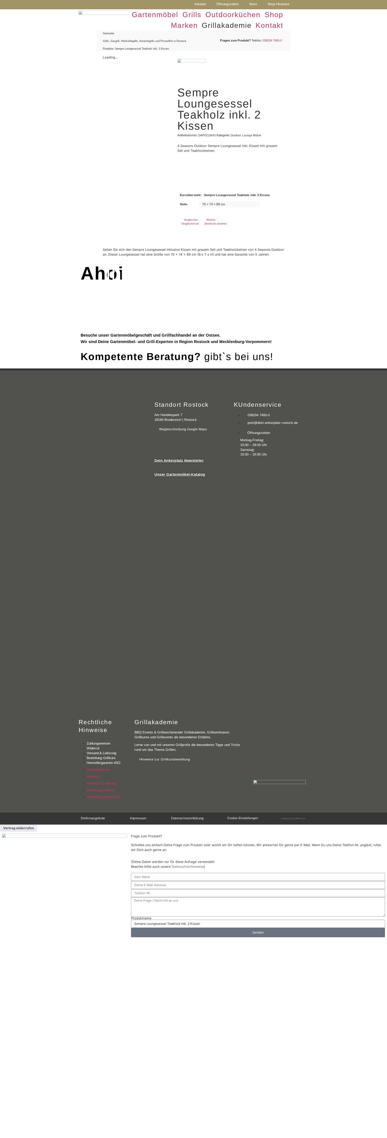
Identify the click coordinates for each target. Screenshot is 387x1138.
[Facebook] (296, 4)
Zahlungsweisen (98, 743)
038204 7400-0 (272, 40)
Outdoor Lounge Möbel (246, 135)
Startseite (108, 33)
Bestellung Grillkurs (101, 758)
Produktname (141, 918)
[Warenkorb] (304, 20)
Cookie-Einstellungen (242, 818)
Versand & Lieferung (101, 753)
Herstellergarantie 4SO (103, 763)
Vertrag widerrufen (18, 828)
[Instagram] (305, 4)
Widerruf (93, 748)
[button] (155, 14)
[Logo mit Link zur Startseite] (109, 19)
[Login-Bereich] (293, 19)
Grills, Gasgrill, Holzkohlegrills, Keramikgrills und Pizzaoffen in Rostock (144, 41)
